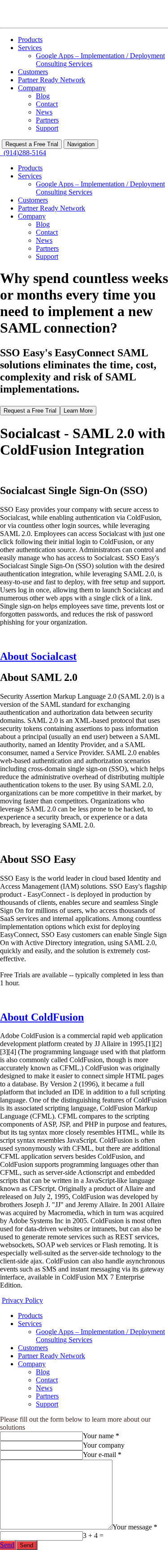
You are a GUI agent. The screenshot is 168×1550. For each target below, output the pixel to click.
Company (32, 88)
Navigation (81, 144)
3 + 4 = (93, 1535)
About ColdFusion (42, 1017)
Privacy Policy (22, 1300)
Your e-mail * (102, 1454)
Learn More (78, 410)
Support (47, 128)
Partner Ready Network (51, 80)
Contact (47, 104)
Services (30, 47)
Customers (33, 72)
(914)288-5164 (23, 152)
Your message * (134, 1527)
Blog (43, 96)
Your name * (101, 1436)
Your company (104, 1445)
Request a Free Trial (31, 144)
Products (30, 39)
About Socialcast (38, 656)
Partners (47, 120)
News (44, 112)
